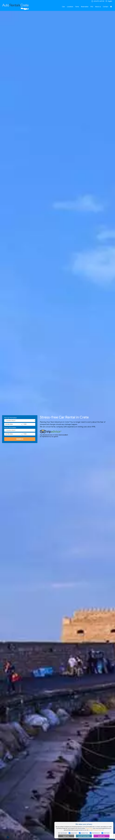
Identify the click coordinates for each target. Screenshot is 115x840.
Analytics (74, 833)
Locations (70, 7)
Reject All (66, 836)
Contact (105, 7)
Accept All (101, 836)
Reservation (84, 7)
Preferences (96, 833)
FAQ (91, 7)
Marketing (84, 833)
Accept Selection (83, 836)
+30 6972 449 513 (99, 1)
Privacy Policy (88, 828)
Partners (107, 833)
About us (98, 7)
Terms (77, 7)
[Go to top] (3, 837)
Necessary (63, 833)
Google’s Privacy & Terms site (96, 830)
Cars (63, 7)
